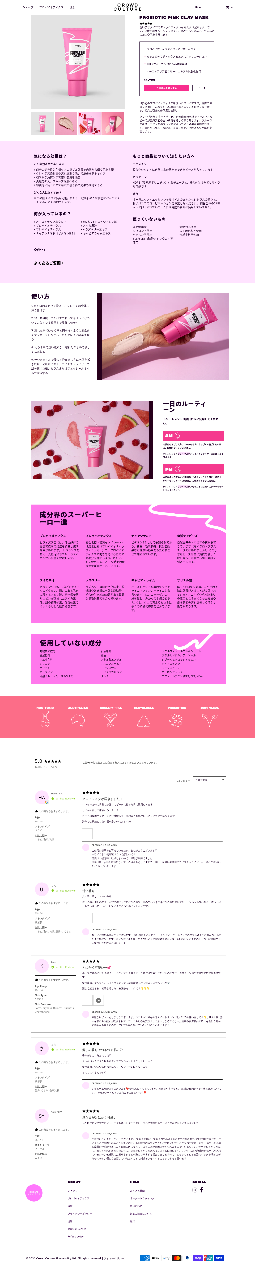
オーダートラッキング (142, 1198)
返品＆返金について (141, 1213)
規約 (70, 1221)
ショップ (28, 7)
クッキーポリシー (114, 1258)
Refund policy (75, 1236)
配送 (132, 1221)
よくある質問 (137, 1190)
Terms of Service (77, 1229)
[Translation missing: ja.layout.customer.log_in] (217, 7)
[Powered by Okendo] (46, 750)
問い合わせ (136, 1206)
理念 (72, 7)
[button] (87, 833)
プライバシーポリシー (80, 1213)
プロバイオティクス (51, 7)
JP (197, 7)
